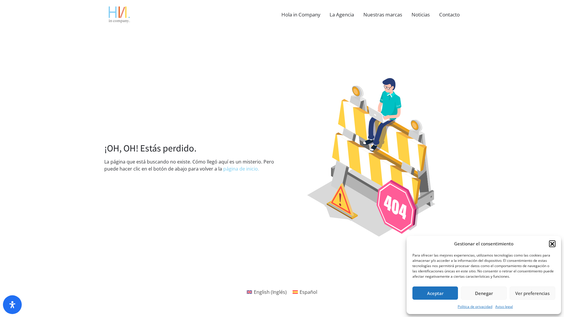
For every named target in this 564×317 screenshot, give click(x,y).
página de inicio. (241, 169)
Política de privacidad (475, 306)
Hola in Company (300, 14)
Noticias (421, 14)
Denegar (484, 293)
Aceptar (435, 293)
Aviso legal (504, 306)
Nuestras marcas (382, 14)
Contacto (449, 14)
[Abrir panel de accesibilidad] (12, 304)
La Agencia (342, 14)
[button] (552, 244)
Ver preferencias (532, 293)
